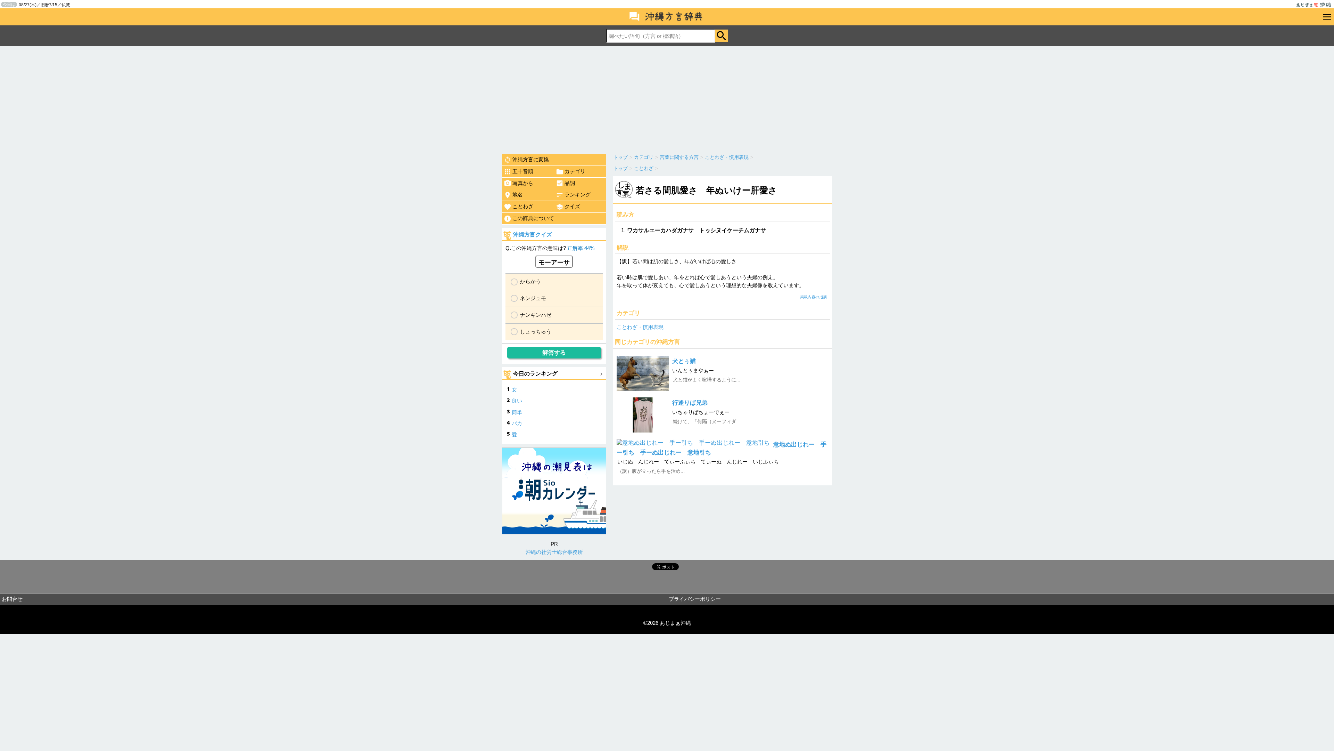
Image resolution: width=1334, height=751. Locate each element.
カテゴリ (575, 171)
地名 (517, 194)
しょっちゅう (535, 331)
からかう (530, 281)
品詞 (570, 183)
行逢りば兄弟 (690, 402)
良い (517, 401)
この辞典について (533, 218)
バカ (517, 423)
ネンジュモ (533, 298)
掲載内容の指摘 (813, 297)
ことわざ (522, 206)
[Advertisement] (667, 98)
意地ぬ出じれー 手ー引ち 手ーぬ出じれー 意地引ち (721, 448)
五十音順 (522, 171)
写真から (522, 183)
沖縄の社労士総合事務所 (554, 552)
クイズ (572, 206)
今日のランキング (535, 374)
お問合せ (12, 599)
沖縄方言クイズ (532, 234)
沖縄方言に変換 (530, 159)
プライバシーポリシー (695, 599)
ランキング (578, 194)
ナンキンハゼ (535, 315)
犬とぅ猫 (684, 361)
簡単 (517, 412)
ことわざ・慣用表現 (640, 327)
